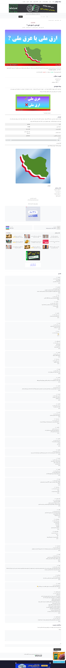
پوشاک (54, 1)
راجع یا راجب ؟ (57, 192)
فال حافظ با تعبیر (33, 264)
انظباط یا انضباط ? (57, 190)
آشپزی (28, 1)
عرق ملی (57, 80)
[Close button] (64, 651)
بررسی (20, 68)
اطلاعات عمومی (36, 1)
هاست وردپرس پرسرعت (32, 654)
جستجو (21, 16)
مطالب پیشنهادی (54, 82)
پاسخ (59, 283)
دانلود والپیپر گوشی (33, 265)
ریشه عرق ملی (57, 79)
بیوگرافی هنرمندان (45, 1)
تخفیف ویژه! (59, 661)
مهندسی (24, 1)
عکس (40, 1)
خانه (60, 20)
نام (60, 643)
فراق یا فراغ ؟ (58, 196)
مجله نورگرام (58, 2)
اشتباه (39, 72)
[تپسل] (15, 663)
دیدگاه (60, 629)
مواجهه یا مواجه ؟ (57, 194)
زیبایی (50, 1)
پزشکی (31, 1)
